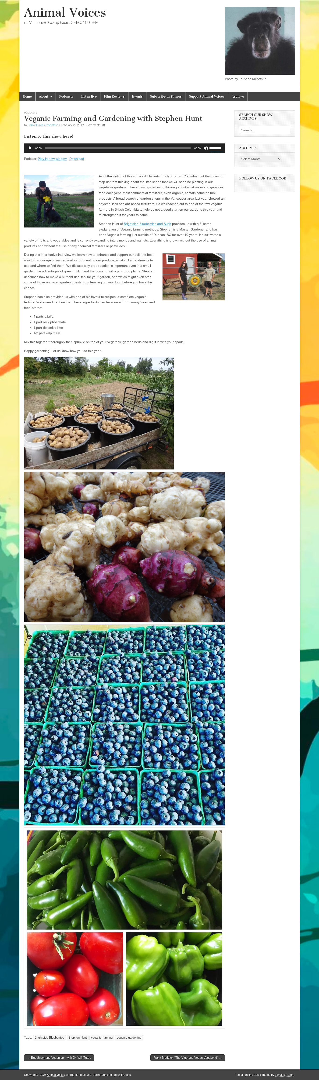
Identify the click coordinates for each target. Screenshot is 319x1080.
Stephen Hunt (77, 1037)
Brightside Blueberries (49, 1037)
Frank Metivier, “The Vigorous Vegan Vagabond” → (187, 1057)
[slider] (216, 147)
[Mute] (205, 148)
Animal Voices (65, 12)
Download (76, 159)
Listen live (89, 97)
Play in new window (52, 159)
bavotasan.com (284, 1074)
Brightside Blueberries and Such (147, 224)
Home (27, 97)
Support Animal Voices (206, 97)
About (43, 97)
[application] (124, 148)
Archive (238, 97)
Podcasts (66, 97)
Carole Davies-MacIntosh (43, 125)
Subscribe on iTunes (166, 97)
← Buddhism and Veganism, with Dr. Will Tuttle (59, 1057)
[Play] (30, 148)
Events (137, 97)
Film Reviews (114, 97)
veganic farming (102, 1037)
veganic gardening (129, 1037)
